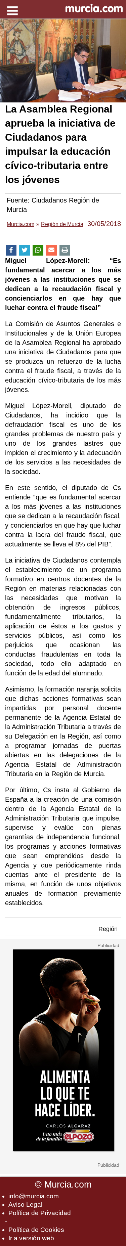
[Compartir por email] (51, 250)
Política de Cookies (36, 1229)
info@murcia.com (33, 1196)
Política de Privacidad (39, 1212)
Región (108, 929)
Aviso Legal (25, 1204)
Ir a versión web (31, 1238)
